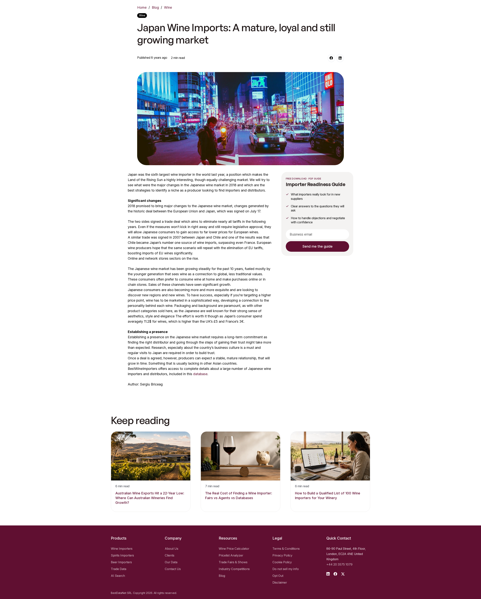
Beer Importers (121, 562)
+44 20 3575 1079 (339, 564)
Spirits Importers (122, 555)
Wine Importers (121, 548)
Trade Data (118, 569)
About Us (171, 548)
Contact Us (173, 569)
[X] (343, 574)
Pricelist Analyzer (231, 555)
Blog (155, 7)
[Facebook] (331, 58)
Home (142, 7)
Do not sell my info (285, 569)
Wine (168, 7)
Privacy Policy (282, 555)
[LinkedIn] (340, 58)
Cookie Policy (282, 562)
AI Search (118, 576)
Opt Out (277, 576)
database (200, 374)
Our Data (171, 562)
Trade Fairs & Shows (233, 562)
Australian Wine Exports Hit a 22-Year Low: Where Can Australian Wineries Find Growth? (149, 498)
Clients (169, 555)
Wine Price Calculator (234, 548)
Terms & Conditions (286, 548)
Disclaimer (279, 582)
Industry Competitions (234, 569)
